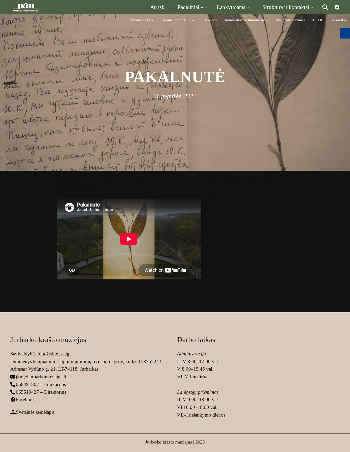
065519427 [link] (27, 392)
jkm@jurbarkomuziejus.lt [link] (41, 376)
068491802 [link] (27, 384)
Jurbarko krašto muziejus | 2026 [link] (175, 442)
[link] (25, 7)
